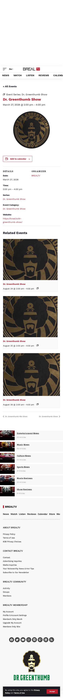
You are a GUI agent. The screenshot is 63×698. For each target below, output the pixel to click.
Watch (14, 514)
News (6, 514)
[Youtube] (23, 639)
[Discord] (34, 639)
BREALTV (36, 175)
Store (52, 514)
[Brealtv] (32, 69)
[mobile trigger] (5, 69)
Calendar (42, 514)
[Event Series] (37, 288)
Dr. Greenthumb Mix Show (16, 416)
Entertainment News (28, 433)
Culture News (24, 456)
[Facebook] (11, 639)
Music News (23, 445)
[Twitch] (40, 639)
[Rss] (51, 639)
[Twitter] (17, 639)
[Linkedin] (45, 639)
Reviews (31, 514)
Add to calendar (18, 159)
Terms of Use (19, 693)
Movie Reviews (24, 478)
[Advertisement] (31, 33)
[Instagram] (28, 639)
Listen (22, 514)
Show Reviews (24, 489)
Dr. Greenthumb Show (14, 199)
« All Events (10, 86)
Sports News (23, 467)
